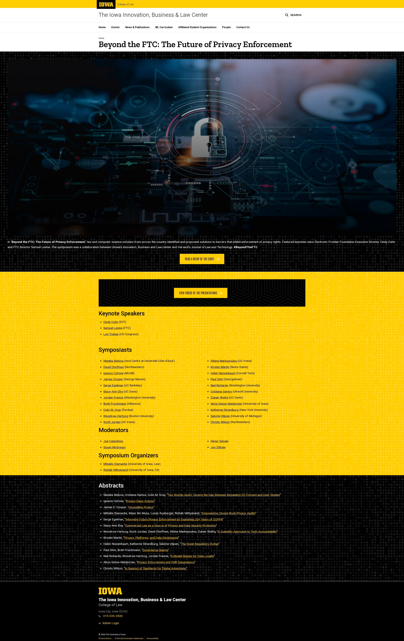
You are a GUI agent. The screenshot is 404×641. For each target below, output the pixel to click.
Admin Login (110, 623)
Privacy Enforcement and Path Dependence (166, 562)
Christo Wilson (220, 422)
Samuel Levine (112, 328)
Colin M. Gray (112, 410)
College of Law (125, 4)
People (226, 27)
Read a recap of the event (200, 259)
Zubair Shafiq (219, 397)
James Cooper (113, 379)
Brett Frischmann (114, 404)
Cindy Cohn (110, 322)
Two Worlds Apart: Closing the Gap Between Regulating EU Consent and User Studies (223, 495)
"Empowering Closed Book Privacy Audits (228, 513)
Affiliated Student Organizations (197, 27)
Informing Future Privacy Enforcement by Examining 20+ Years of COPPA (174, 519)
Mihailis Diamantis (115, 464)
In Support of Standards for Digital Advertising (155, 568)
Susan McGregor (114, 447)
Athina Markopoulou (224, 361)
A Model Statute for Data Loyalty (192, 556)
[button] (293, 15)
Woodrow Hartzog (115, 416)
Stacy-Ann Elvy (113, 391)
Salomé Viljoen (220, 416)
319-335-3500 (112, 616)
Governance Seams (155, 550)
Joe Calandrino (113, 441)
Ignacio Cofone (113, 373)
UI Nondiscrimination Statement (129, 638)
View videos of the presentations (198, 293)
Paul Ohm (217, 379)
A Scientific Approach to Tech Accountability (247, 531)
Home (102, 27)
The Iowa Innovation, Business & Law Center (153, 15)
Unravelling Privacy (140, 507)
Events (115, 27)
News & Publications (137, 27)
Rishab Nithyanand (115, 470)
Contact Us (243, 27)
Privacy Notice (105, 638)
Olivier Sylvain (219, 441)
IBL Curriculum (164, 27)
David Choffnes (113, 367)
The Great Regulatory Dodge (200, 544)
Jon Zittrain (218, 447)
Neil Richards (219, 385)
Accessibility (152, 638)
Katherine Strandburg (225, 410)
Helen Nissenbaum (223, 373)
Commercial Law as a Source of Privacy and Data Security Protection (170, 525)
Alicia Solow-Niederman (226, 404)
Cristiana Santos (221, 391)
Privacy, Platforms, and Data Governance (151, 538)
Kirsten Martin (220, 367)
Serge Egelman (113, 385)
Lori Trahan (111, 334)
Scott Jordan (112, 422)
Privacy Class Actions (140, 501)
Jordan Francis (113, 397)
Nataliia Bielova (113, 361)
